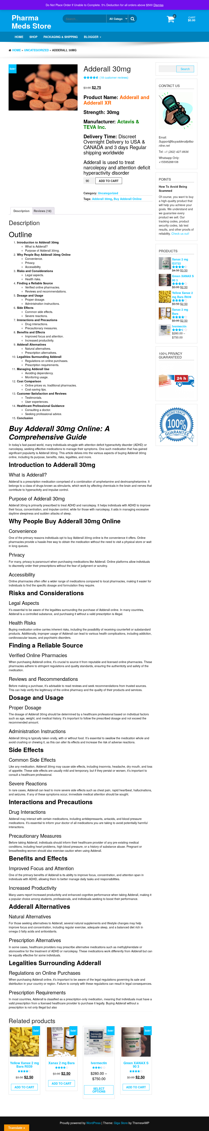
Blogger (91, 37)
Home (19, 37)
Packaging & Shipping (60, 37)
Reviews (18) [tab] (42, 211)
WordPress (93, 1123)
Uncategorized (36, 50)
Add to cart (109, 181)
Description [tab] (21, 211)
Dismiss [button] (158, 5)
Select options (98, 1089)
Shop (33, 37)
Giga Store (121, 1123)
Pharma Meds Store (31, 21)
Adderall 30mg (102, 199)
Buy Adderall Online (128, 199)
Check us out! (180, 233)
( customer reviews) (114, 77)
